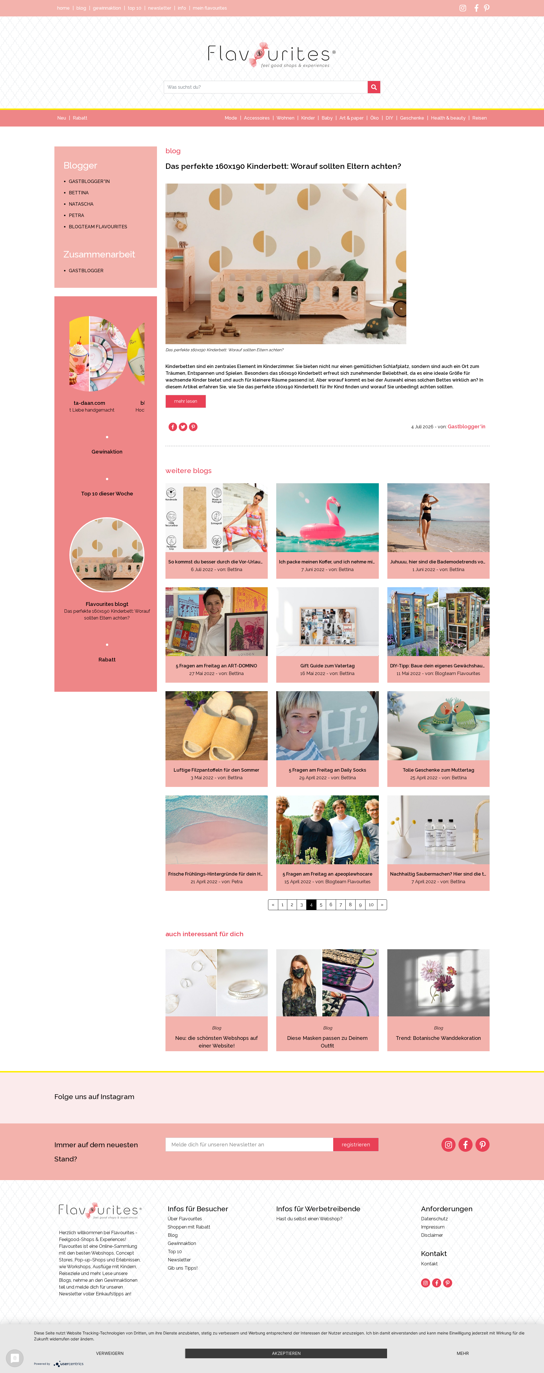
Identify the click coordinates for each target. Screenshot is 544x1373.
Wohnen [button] (285, 118)
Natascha (81, 204)
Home (63, 8)
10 (371, 904)
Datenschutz (434, 1218)
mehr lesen (185, 401)
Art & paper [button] (351, 118)
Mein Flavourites (210, 8)
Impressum (433, 1227)
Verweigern (110, 1353)
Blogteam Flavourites (98, 226)
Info (182, 8)
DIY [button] (389, 118)
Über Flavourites (185, 1218)
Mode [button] (231, 118)
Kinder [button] (308, 118)
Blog (81, 8)
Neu (61, 118)
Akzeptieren (286, 1353)
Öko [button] (374, 118)
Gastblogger (86, 270)
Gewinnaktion (107, 8)
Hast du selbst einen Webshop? (309, 1218)
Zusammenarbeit (99, 254)
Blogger (80, 165)
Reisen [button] (479, 118)
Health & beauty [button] (448, 118)
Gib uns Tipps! (182, 1268)
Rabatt (80, 118)
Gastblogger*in (89, 181)
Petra (76, 215)
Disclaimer (432, 1235)
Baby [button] (327, 118)
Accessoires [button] (257, 118)
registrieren (356, 1145)
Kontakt (429, 1263)
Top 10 (134, 8)
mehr (463, 1353)
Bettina (79, 192)
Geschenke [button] (412, 118)
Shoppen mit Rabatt (189, 1227)
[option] (116, 355)
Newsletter (159, 8)
